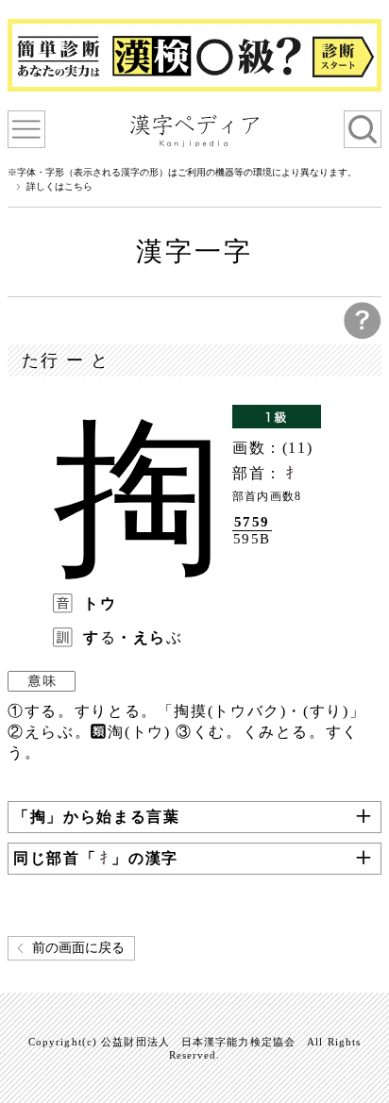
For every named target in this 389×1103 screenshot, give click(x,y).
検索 (362, 129)
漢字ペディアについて (26, 129)
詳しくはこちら (59, 187)
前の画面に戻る (78, 948)
